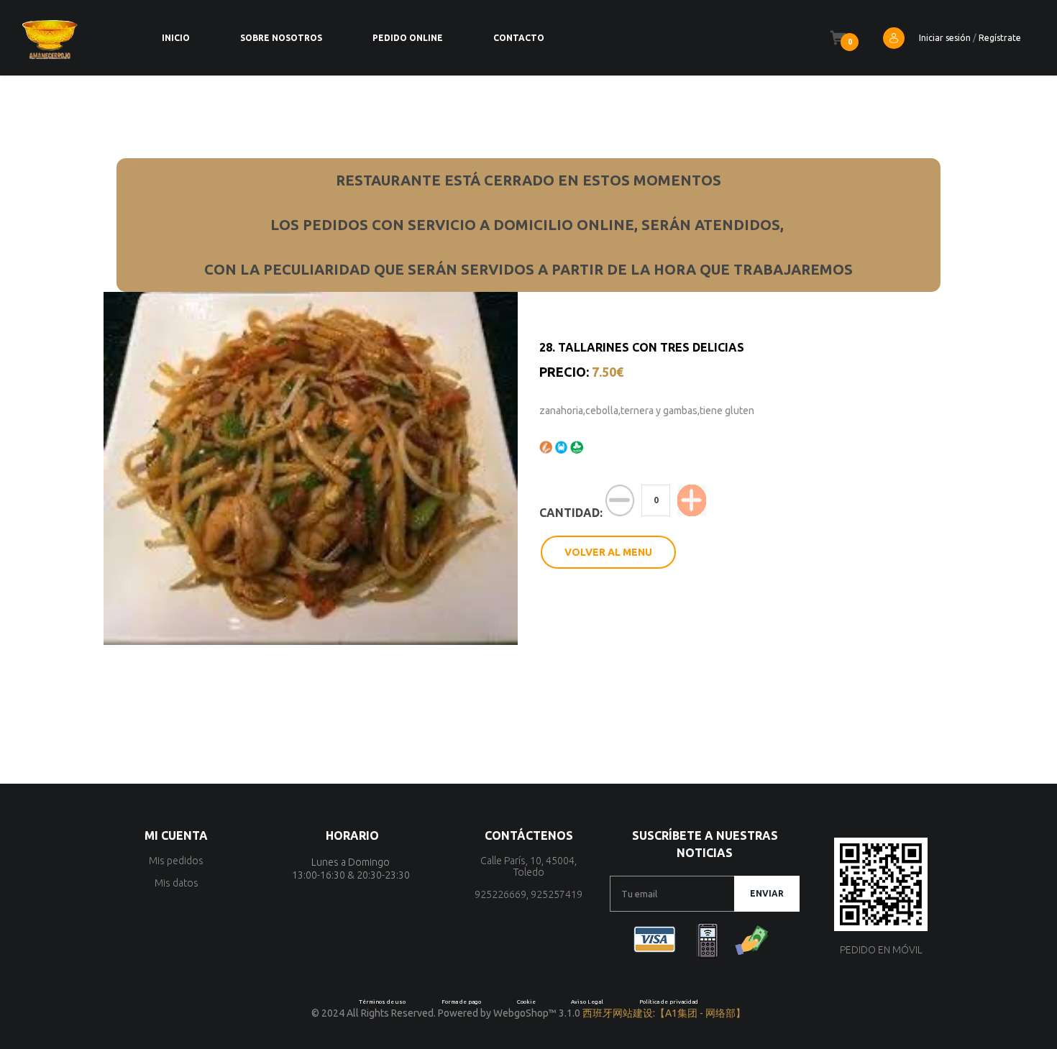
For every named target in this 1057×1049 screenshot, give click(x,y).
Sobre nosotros (281, 37)
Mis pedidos (176, 860)
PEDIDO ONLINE (407, 37)
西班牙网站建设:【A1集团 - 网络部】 (664, 1013)
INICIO (176, 37)
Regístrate (1000, 37)
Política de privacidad (668, 1002)
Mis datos (176, 883)
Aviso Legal (587, 1002)
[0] (838, 37)
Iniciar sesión (945, 37)
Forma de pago (461, 1002)
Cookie (526, 1002)
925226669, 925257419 (528, 894)
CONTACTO (518, 37)
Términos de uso (382, 1002)
